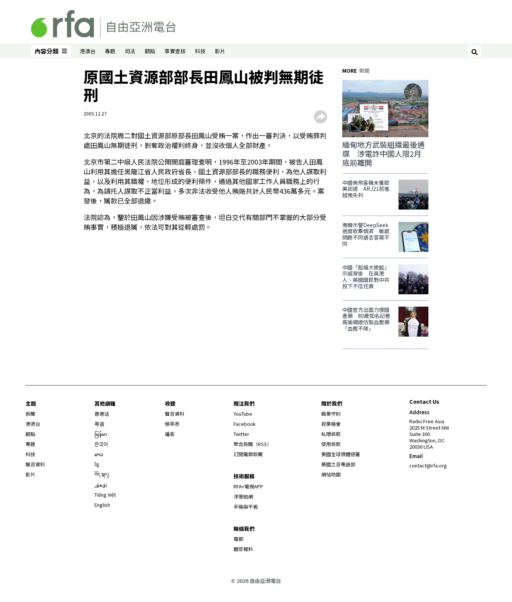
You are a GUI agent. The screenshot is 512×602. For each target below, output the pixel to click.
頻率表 (172, 423)
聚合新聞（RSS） (253, 444)
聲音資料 (35, 464)
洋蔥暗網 (243, 496)
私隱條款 (331, 433)
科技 (200, 51)
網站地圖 (331, 474)
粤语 (99, 423)
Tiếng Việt (105, 494)
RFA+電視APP (248, 486)
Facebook (245, 423)
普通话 (101, 413)
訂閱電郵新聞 (248, 454)
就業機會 (331, 423)
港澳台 (88, 51)
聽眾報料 (243, 549)
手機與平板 (246, 506)
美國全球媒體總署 (340, 454)
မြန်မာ (100, 433)
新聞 (30, 413)
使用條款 (331, 444)
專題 (110, 51)
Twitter (241, 433)
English (102, 504)
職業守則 (331, 413)
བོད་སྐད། (101, 474)
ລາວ (98, 454)
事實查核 (175, 51)
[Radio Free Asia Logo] (103, 22)
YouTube (243, 413)
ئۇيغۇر (100, 484)
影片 (220, 51)
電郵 (238, 538)
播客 (170, 433)
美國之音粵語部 (338, 464)
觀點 (150, 51)
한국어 (101, 444)
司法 (130, 51)
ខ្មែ (96, 464)
